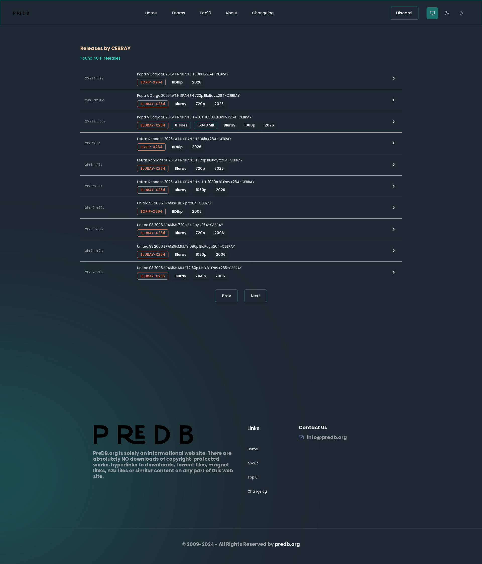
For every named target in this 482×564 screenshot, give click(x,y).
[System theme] (432, 13)
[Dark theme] (447, 13)
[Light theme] (461, 13)
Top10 (205, 13)
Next (255, 296)
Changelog (263, 13)
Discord (404, 13)
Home (151, 13)
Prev (226, 296)
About (231, 13)
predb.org (287, 544)
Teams (178, 13)
